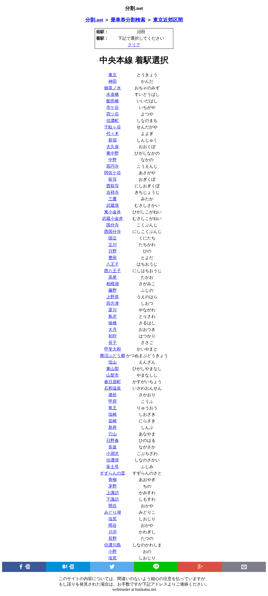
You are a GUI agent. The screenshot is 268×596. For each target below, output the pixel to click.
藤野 (112, 290)
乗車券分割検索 (128, 19)
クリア (134, 45)
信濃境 (112, 460)
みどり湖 (112, 512)
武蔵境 (112, 205)
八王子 (112, 264)
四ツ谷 (112, 114)
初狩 (112, 336)
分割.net (94, 19)
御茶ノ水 (112, 88)
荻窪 (112, 179)
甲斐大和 (112, 349)
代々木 (112, 133)
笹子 (112, 342)
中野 (112, 159)
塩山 (112, 362)
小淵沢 (112, 453)
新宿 (112, 140)
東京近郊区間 (168, 19)
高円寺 (112, 166)
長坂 (112, 447)
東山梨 (112, 368)
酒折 (112, 395)
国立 (112, 238)
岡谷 (112, 506)
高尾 (112, 277)
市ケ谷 (112, 107)
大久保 (112, 146)
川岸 (112, 532)
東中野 (112, 153)
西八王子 (112, 270)
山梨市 (112, 375)
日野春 (112, 440)
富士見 (112, 466)
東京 (112, 75)
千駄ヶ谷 (112, 127)
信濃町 (112, 120)
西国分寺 (112, 231)
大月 (112, 329)
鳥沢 (112, 316)
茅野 (112, 486)
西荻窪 (112, 186)
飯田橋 (112, 101)
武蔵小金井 (112, 218)
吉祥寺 (112, 192)
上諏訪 (112, 492)
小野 (112, 551)
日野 (112, 251)
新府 (112, 427)
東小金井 (112, 212)
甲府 (112, 401)
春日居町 (112, 381)
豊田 (112, 257)
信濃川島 (112, 545)
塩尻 (112, 519)
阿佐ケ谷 (112, 173)
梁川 (112, 310)
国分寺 (112, 225)
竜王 (112, 408)
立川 (112, 244)
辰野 (112, 538)
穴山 (112, 434)
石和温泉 (112, 388)
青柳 (112, 479)
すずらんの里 (112, 473)
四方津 (112, 303)
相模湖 (112, 284)
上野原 (112, 297)
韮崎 (112, 421)
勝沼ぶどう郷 (112, 355)
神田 (112, 81)
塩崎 (112, 414)
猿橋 (112, 323)
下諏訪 (112, 499)
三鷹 (112, 199)
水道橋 (112, 94)
